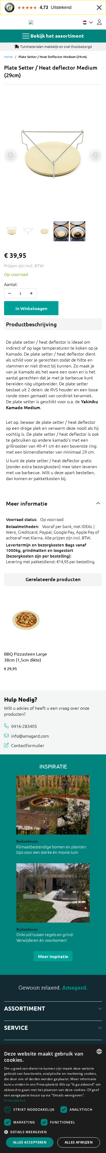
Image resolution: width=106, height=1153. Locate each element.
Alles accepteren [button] (29, 1142)
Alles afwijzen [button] (79, 1142)
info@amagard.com (30, 736)
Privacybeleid (14, 1100)
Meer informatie (26, 503)
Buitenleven (27, 841)
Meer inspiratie (53, 956)
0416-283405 (24, 726)
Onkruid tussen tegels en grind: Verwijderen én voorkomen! (45, 937)
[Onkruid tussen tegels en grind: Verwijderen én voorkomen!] (53, 893)
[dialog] (53, 1099)
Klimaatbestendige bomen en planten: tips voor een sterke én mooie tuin (51, 849)
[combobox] (99, 1051)
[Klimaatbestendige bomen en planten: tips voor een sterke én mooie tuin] (53, 805)
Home (8, 56)
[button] (53, 1132)
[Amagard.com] (31, 22)
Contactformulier (27, 745)
